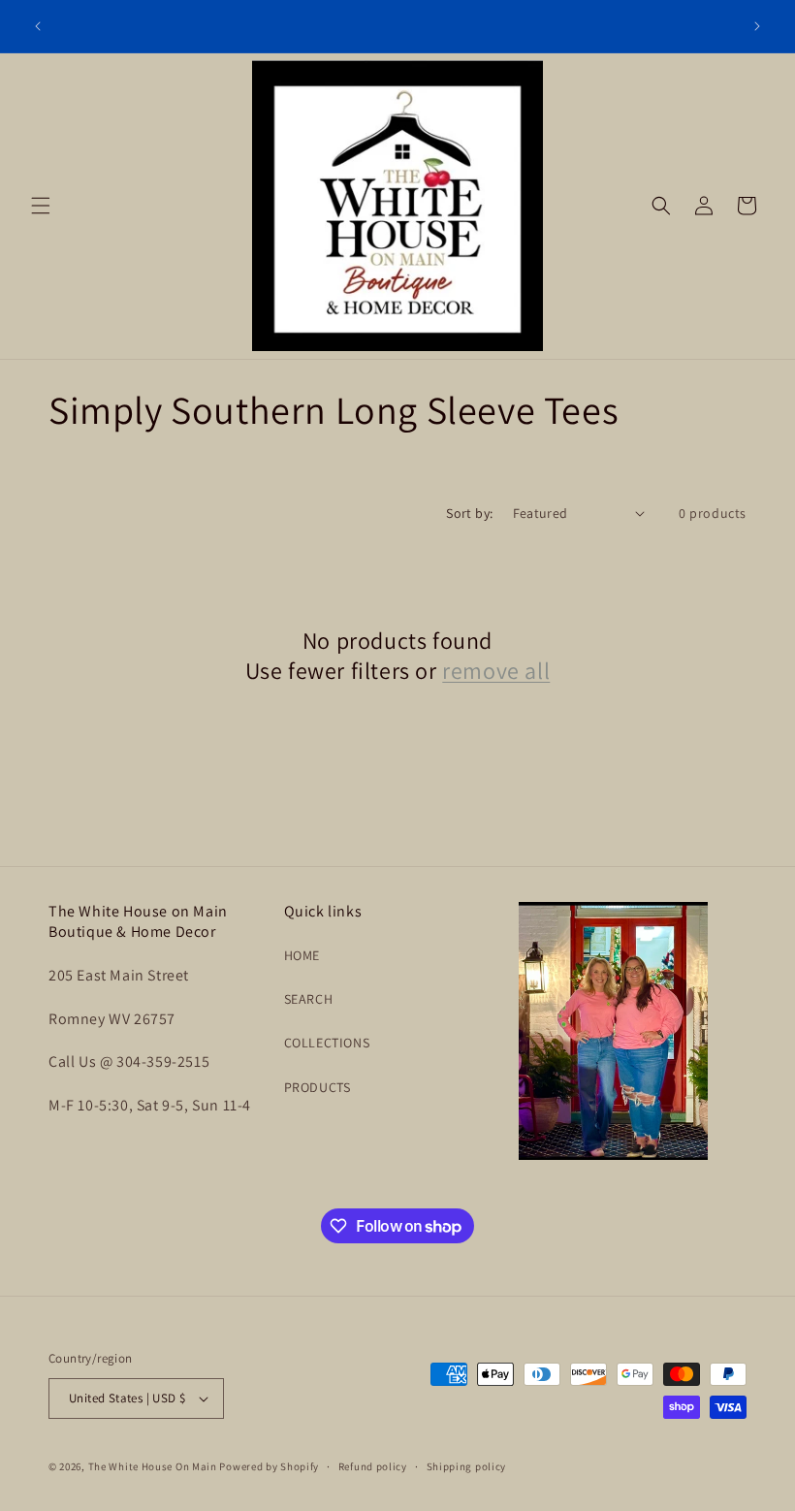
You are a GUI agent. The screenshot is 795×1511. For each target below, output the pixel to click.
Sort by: (469, 513)
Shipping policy (467, 1466)
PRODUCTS (317, 1087)
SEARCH (309, 999)
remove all (496, 671)
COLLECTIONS (327, 1042)
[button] (40, 205)
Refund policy (372, 1466)
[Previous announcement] (37, 26)
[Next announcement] (757, 26)
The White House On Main (152, 1466)
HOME (302, 955)
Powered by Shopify (269, 1466)
